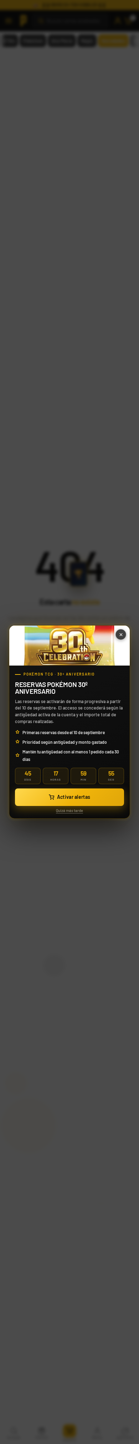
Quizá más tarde (69, 810)
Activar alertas (74, 797)
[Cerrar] (120, 634)
